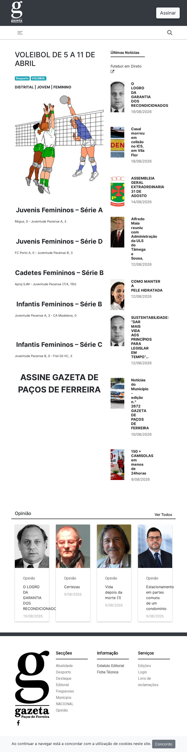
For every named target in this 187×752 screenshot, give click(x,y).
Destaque (63, 678)
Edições (144, 666)
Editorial (62, 685)
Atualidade (64, 666)
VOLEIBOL (38, 78)
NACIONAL (64, 704)
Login (142, 672)
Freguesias (65, 691)
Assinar (168, 13)
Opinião (62, 710)
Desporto (22, 78)
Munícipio (63, 697)
